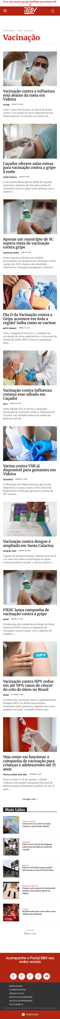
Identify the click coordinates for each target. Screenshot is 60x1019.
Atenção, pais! (9, 551)
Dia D (5, 404)
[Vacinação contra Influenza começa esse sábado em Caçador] (30, 368)
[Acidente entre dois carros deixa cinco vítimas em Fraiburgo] (11, 912)
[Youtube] (46, 976)
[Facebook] (13, 976)
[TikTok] (30, 976)
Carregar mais (29, 799)
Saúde (6, 619)
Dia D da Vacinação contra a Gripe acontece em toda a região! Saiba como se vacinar (29, 318)
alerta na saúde (11, 253)
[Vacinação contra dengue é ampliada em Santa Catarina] (30, 519)
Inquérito (26, 842)
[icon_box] (30, 1015)
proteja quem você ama (15, 775)
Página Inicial (9, 31)
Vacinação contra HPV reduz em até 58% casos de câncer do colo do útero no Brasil (28, 685)
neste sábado (9, 328)
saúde (6, 695)
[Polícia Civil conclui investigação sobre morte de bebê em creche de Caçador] (11, 847)
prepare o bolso (28, 821)
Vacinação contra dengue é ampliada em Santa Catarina (28, 543)
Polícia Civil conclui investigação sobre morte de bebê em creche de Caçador (37, 847)
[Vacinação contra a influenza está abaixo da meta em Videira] (30, 68)
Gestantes (8, 480)
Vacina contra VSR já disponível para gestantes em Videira (29, 470)
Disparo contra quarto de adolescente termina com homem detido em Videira (38, 890)
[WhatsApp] (38, 976)
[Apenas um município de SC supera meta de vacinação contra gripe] (30, 216)
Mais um (25, 865)
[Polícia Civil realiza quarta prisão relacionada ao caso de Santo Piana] (11, 869)
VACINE (6, 105)
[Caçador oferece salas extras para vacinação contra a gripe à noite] (30, 141)
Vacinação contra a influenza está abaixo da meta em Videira (29, 95)
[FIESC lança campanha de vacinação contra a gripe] (30, 587)
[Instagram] (21, 976)
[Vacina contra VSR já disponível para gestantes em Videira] (30, 443)
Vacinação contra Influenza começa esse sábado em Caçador (27, 394)
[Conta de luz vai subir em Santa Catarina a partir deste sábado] (11, 825)
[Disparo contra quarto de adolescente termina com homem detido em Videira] (11, 891)
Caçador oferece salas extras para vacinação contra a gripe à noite (29, 167)
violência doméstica (30, 886)
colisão (25, 909)
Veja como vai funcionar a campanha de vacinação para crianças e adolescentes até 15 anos (29, 763)
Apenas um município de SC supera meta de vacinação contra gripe (28, 243)
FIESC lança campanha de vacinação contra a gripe (26, 612)
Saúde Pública (10, 177)
